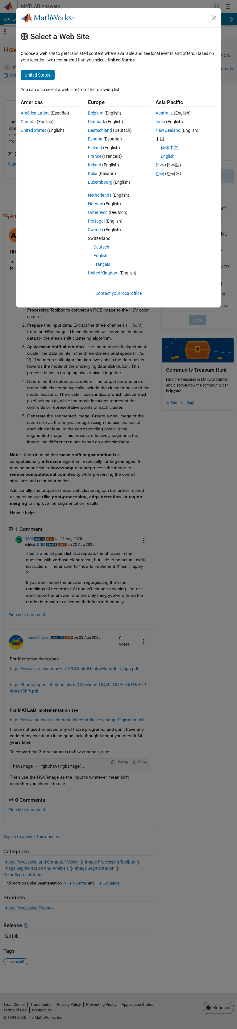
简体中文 (169, 147)
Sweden (95, 229)
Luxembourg (100, 182)
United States (33, 130)
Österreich (98, 212)
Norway (95, 203)
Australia (164, 113)
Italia (93, 173)
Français (102, 264)
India (160, 121)
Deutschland (100, 130)
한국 (160, 173)
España (95, 138)
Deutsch (101, 247)
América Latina (35, 113)
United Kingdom (103, 272)
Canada (28, 121)
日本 (160, 164)
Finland (95, 147)
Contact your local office (118, 293)
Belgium (95, 113)
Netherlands (99, 195)
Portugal (96, 221)
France (94, 156)
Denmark (96, 121)
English (100, 255)
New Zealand (168, 130)
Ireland (94, 164)
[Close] (214, 17)
